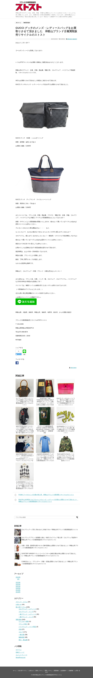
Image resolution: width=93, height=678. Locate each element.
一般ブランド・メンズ (26, 617)
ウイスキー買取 (24, 621)
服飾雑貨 (74, 39)
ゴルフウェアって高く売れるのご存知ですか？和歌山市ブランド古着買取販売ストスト (50, 529)
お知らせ (19, 604)
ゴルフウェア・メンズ (26, 611)
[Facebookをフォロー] (17, 362)
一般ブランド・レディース (27, 614)
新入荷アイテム (21, 607)
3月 (18, 579)
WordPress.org (20, 657)
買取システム (48, 670)
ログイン (19, 649)
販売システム (39, 670)
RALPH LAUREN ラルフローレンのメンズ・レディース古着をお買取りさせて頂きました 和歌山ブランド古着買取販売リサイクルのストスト (48, 500)
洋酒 (20, 629)
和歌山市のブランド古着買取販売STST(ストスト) (48, 675)
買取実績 (69, 39)
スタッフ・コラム (21, 602)
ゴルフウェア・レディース (27, 609)
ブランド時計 (23, 624)
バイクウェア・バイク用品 (27, 627)
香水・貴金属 (23, 640)
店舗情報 (71, 670)
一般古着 (21, 634)
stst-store (73, 367)
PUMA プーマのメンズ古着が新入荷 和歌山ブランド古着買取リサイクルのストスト (46, 494)
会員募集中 (63, 670)
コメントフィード (21, 655)
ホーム (15, 670)
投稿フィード (20, 652)
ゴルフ (21, 632)
